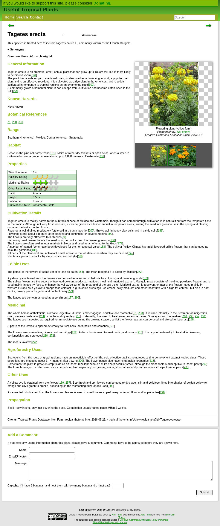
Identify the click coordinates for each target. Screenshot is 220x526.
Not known (183, 131)
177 (70, 297)
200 (14, 122)
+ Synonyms (16, 49)
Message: (21, 463)
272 (120, 243)
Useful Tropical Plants (31, 9)
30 (64, 237)
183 (102, 246)
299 (15, 91)
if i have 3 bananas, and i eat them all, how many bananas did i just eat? (59, 485)
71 (9, 122)
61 (135, 313)
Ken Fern (117, 514)
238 (140, 313)
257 (197, 316)
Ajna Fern (146, 514)
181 (52, 153)
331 (34, 75)
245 (130, 253)
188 (160, 230)
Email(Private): (18, 456)
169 (61, 382)
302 (91, 84)
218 (78, 316)
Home (9, 17)
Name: (23, 449)
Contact (36, 17)
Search (22, 17)
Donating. (102, 3)
